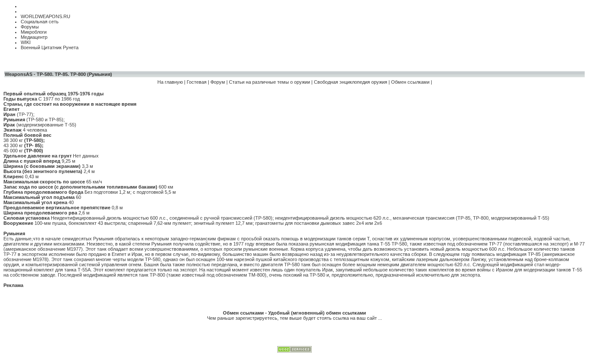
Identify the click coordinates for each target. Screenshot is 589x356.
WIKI (26, 42)
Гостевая (197, 82)
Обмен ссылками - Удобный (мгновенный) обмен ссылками (294, 312)
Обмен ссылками (410, 82)
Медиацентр (34, 37)
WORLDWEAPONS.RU (45, 16)
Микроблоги (34, 32)
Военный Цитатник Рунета (49, 47)
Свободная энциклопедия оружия (350, 82)
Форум (218, 82)
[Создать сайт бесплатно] (294, 350)
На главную (170, 82)
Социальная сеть (40, 21)
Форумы (30, 26)
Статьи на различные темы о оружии (270, 82)
